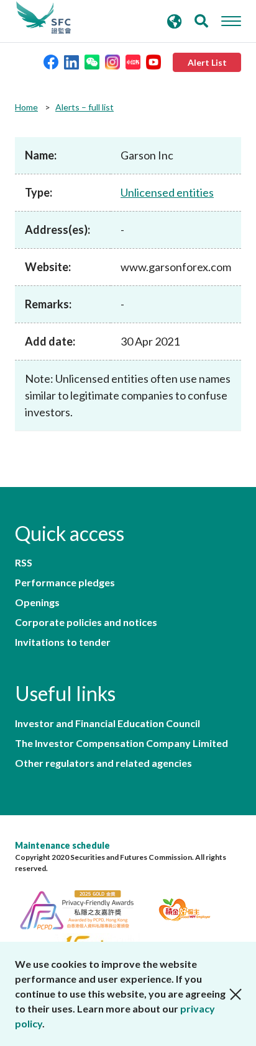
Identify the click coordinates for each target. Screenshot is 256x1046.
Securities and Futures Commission (43, 18)
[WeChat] (92, 61)
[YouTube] (153, 61)
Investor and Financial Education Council (107, 723)
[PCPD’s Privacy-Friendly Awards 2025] (84, 908)
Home (26, 107)
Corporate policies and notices (86, 622)
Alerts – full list (84, 107)
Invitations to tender (63, 642)
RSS (23, 563)
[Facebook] (50, 61)
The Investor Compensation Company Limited (121, 743)
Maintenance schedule (62, 845)
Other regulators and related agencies (103, 763)
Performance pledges (65, 583)
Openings (37, 602)
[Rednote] (133, 61)
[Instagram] (112, 61)
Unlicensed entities (167, 192)
